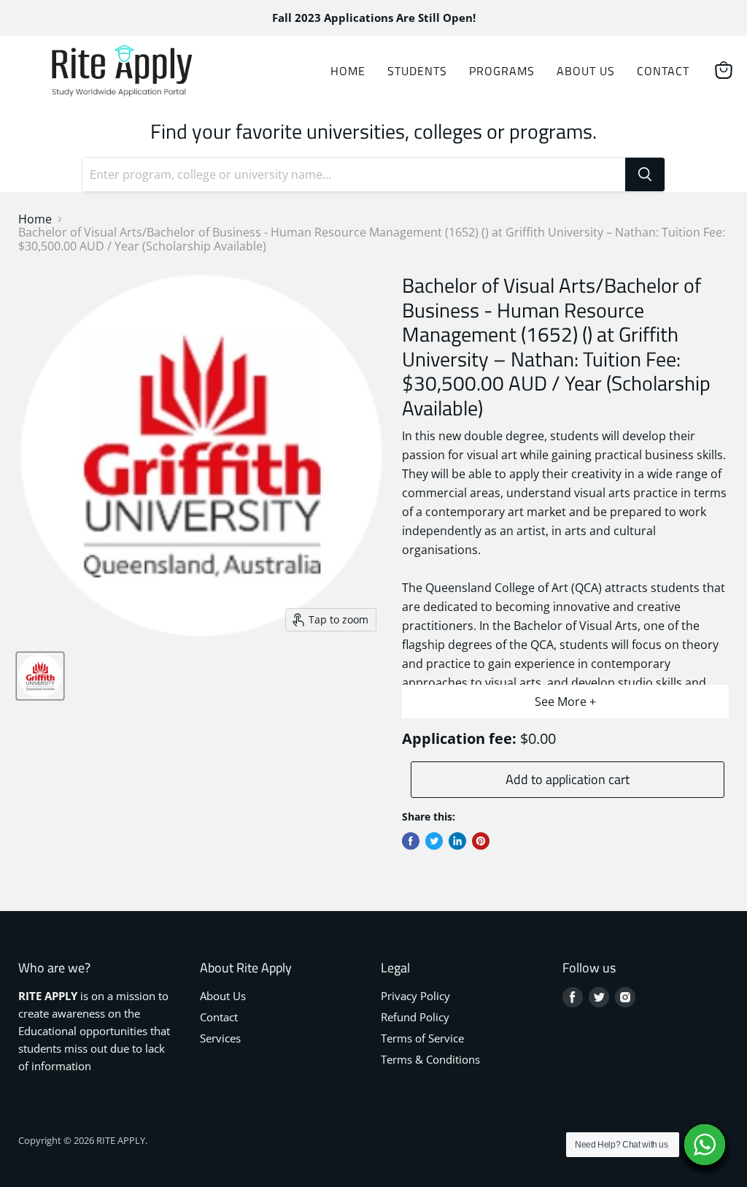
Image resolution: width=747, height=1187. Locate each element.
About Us (586, 71)
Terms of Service (422, 1038)
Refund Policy (415, 1017)
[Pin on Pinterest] (480, 841)
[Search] (645, 174)
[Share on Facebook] (410, 841)
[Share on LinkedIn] (457, 841)
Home (347, 71)
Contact (663, 71)
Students (417, 71)
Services (220, 1038)
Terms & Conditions (430, 1059)
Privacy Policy (415, 995)
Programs (502, 71)
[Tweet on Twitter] (434, 841)
